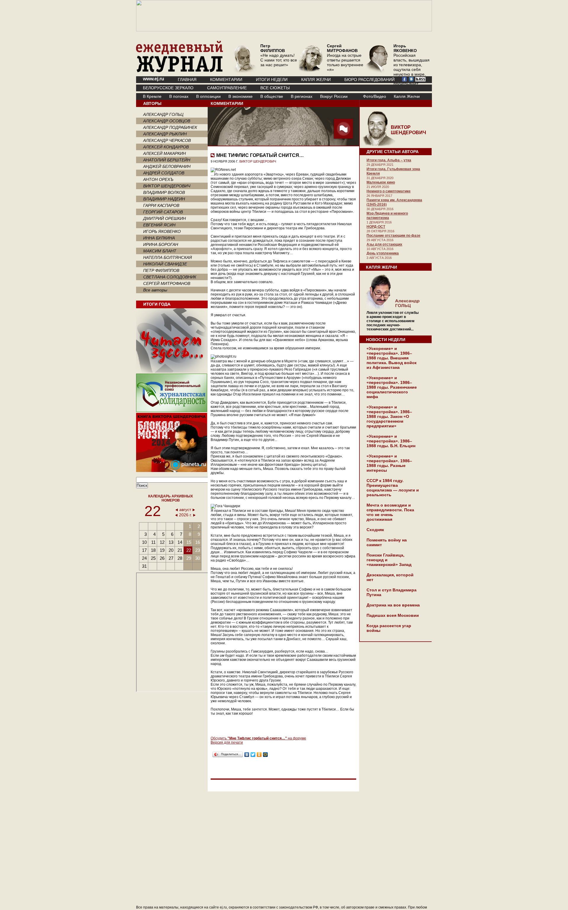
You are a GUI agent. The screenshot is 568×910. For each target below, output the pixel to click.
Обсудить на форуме (258, 738)
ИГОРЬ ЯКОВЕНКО (162, 231)
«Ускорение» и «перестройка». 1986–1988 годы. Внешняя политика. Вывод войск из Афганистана (392, 358)
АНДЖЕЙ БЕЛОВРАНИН (167, 166)
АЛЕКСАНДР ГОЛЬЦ (163, 114)
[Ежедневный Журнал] (179, 71)
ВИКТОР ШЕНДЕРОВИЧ (166, 186)
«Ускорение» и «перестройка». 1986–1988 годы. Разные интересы (389, 463)
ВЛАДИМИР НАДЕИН (164, 199)
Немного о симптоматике (389, 191)
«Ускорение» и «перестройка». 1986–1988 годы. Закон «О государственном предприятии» (389, 416)
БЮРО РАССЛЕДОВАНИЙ (369, 79)
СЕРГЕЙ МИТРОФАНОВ (166, 283)
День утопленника (383, 253)
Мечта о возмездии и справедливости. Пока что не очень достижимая (390, 512)
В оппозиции (208, 96)
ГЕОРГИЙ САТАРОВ (163, 212)
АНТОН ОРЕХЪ (158, 179)
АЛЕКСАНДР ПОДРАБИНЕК (170, 127)
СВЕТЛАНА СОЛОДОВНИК (169, 277)
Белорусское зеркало (168, 87)
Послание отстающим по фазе (393, 235)
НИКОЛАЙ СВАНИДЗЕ (165, 264)
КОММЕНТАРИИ (226, 79)
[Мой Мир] (265, 754)
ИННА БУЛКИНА (159, 238)
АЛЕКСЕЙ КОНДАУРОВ (166, 147)
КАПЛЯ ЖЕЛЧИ (316, 79)
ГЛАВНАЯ (187, 79)
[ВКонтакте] (247, 754)
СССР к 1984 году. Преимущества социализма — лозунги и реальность (393, 487)
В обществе (271, 96)
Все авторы (155, 290)
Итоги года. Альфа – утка (389, 160)
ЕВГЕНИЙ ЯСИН (159, 225)
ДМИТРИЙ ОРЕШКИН (164, 218)
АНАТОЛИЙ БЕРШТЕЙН (166, 160)
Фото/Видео (374, 96)
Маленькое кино (381, 182)
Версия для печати (227, 742)
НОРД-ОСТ (376, 227)
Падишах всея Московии (393, 615)
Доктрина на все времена (393, 605)
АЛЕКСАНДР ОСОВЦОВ (166, 121)
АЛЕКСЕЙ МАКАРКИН (164, 153)
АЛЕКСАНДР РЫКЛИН (165, 134)
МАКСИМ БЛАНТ (159, 251)
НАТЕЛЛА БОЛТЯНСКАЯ (167, 257)
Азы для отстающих (384, 244)
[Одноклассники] (259, 754)
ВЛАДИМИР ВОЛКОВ (164, 192)
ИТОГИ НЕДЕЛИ (272, 79)
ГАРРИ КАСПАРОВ (161, 205)
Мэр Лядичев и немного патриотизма (387, 215)
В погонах (178, 96)
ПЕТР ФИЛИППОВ (161, 270)
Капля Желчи (407, 96)
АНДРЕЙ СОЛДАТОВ (163, 173)
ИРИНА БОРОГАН (160, 244)
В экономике (240, 96)
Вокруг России (334, 96)
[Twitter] (253, 754)
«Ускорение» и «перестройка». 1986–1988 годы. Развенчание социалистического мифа (392, 387)
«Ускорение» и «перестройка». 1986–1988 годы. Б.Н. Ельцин (391, 441)
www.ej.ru (153, 78)
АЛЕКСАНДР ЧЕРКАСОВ (167, 140)
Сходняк (375, 529)
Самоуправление (227, 87)
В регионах (301, 96)
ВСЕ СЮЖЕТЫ (275, 87)
